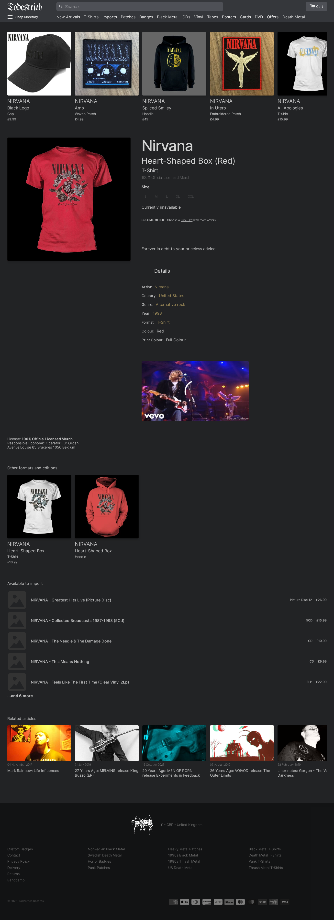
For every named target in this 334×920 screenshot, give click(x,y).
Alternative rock (170, 304)
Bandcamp (16, 880)
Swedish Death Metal (105, 855)
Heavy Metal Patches (185, 849)
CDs (186, 16)
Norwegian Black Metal (106, 849)
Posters (229, 16)
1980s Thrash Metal (184, 861)
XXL (191, 196)
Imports (109, 16)
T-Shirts (91, 16)
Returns (13, 874)
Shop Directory (26, 17)
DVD (259, 16)
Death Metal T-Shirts (265, 855)
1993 (157, 313)
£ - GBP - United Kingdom (181, 825)
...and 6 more (20, 695)
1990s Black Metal (183, 855)
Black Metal (167, 16)
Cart (319, 6)
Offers (272, 16)
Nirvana (162, 286)
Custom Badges (20, 849)
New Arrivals (68, 16)
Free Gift (186, 220)
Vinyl (198, 16)
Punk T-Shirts (259, 861)
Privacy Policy (18, 861)
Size (146, 186)
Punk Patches (99, 868)
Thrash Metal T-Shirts (266, 868)
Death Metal (293, 16)
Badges (146, 16)
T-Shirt (163, 322)
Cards (245, 16)
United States (171, 295)
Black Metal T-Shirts (265, 849)
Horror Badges (99, 861)
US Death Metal (180, 868)
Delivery (13, 868)
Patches (128, 16)
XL (178, 196)
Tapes (212, 16)
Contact (13, 855)
